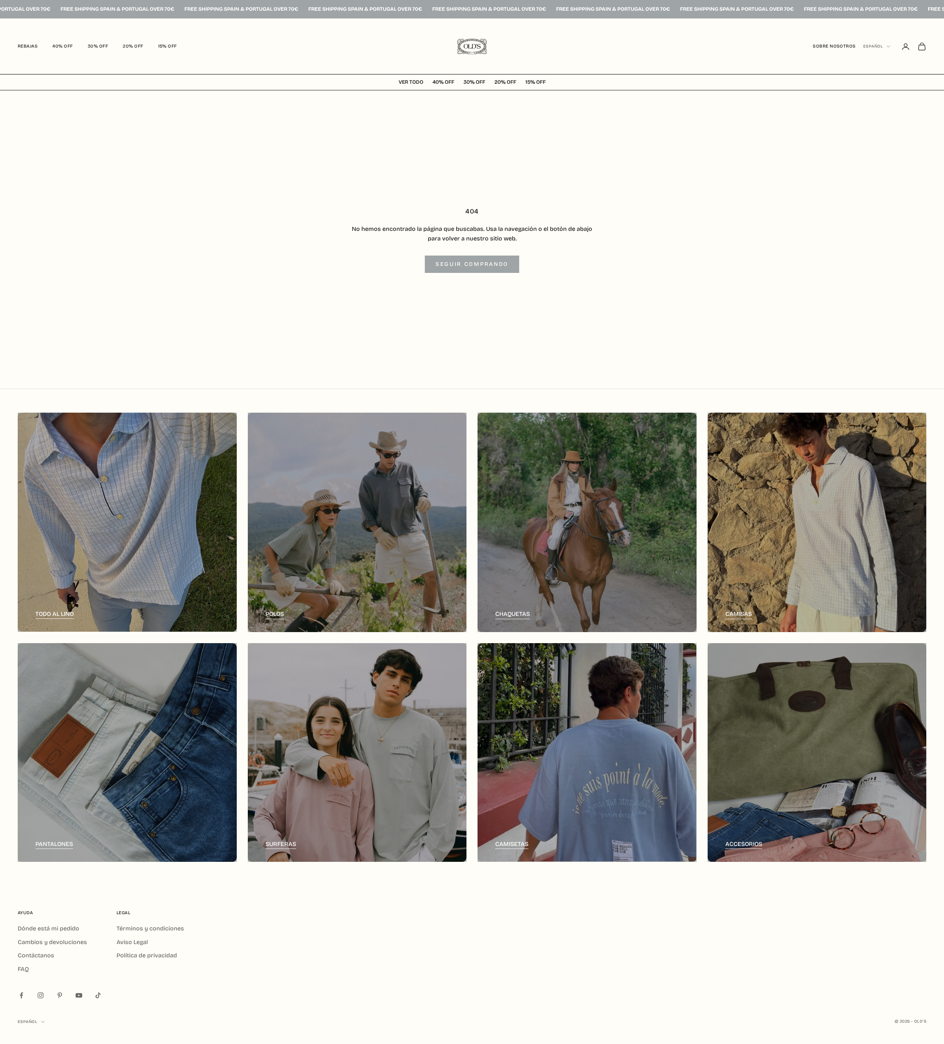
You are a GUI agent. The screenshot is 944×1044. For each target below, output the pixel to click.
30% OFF (98, 46)
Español (873, 46)
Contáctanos (36, 955)
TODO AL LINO (54, 613)
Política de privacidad (147, 955)
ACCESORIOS (743, 843)
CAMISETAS (511, 843)
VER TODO (411, 82)
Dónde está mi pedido (48, 928)
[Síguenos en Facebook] (21, 995)
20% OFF (133, 46)
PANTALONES (54, 843)
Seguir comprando (472, 264)
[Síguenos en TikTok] (98, 995)
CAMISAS (738, 613)
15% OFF (167, 46)
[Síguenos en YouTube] (79, 995)
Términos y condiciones (150, 928)
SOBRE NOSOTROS (834, 46)
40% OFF (62, 46)
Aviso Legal (132, 942)
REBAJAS (28, 46)
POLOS (275, 613)
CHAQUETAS (512, 613)
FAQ (23, 968)
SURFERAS (281, 843)
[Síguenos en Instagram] (40, 995)
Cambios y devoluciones (52, 942)
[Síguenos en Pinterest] (59, 995)
